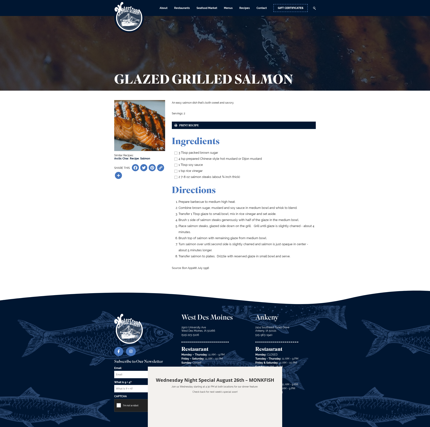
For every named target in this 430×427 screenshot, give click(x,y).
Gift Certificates (290, 8)
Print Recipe (189, 126)
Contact (261, 8)
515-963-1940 (263, 335)
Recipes (244, 8)
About (163, 8)
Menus (228, 8)
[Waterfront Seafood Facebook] (118, 351)
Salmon (145, 158)
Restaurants (182, 8)
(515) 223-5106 (190, 335)
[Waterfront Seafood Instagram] (131, 351)
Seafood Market (207, 8)
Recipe (134, 158)
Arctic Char (121, 158)
